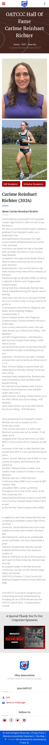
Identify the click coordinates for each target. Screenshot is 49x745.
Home (16, 44)
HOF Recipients (11, 184)
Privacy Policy (37, 732)
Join (8, 697)
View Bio (32, 44)
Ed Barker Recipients (33, 184)
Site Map (40, 736)
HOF (24, 44)
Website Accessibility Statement (18, 736)
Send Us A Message (15, 702)
